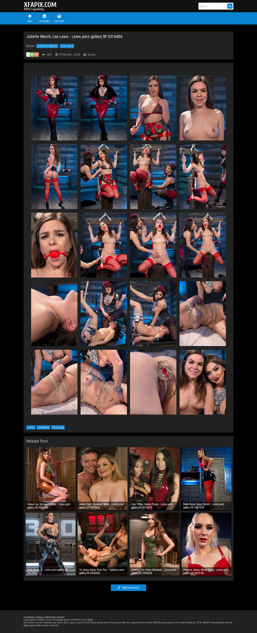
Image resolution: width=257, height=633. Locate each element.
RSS (90, 619)
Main (29, 21)
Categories (44, 21)
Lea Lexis (67, 46)
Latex (31, 427)
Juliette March (47, 46)
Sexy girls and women (41, 6)
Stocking (58, 427)
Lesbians (43, 427)
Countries (59, 21)
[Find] (230, 6)
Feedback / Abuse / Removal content (44, 617)
